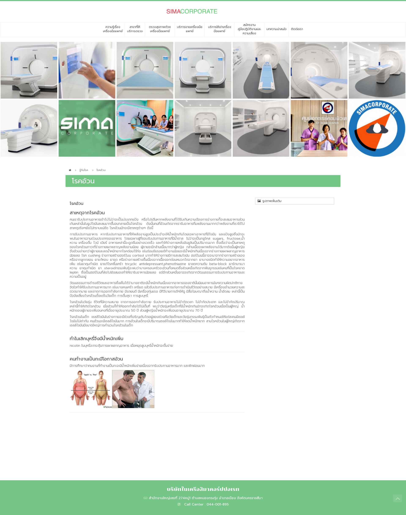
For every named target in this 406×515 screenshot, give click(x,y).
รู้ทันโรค (83, 170)
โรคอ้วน (101, 170)
